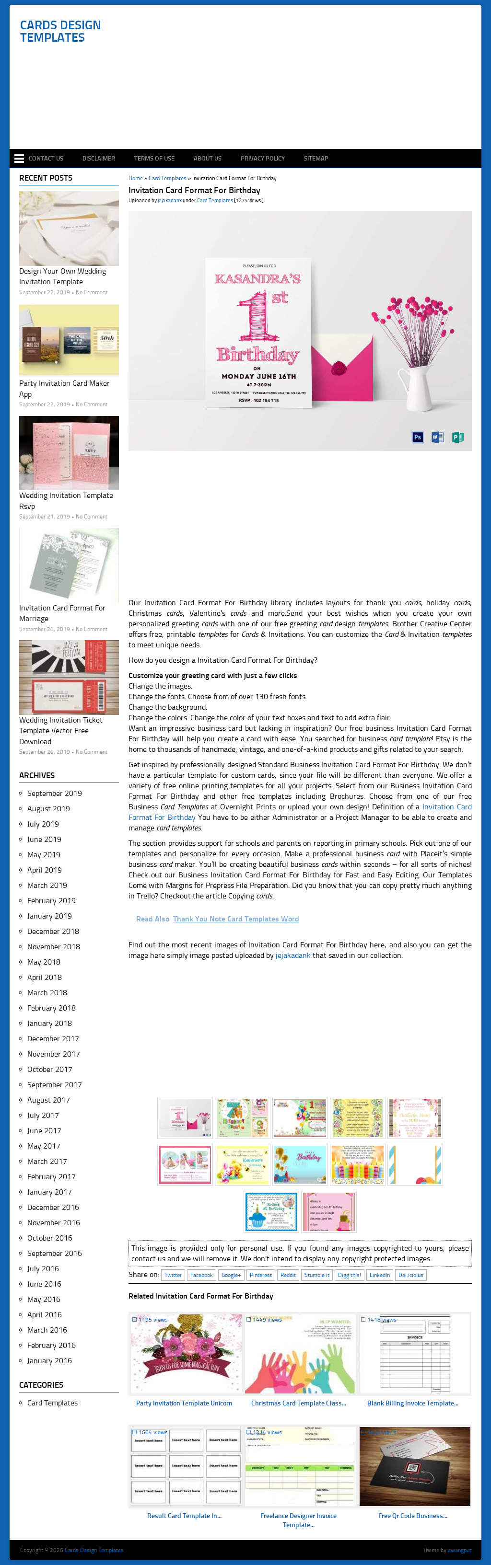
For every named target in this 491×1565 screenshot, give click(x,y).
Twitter (173, 1275)
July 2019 (43, 824)
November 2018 (53, 946)
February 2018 (51, 1008)
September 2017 (54, 1084)
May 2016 (43, 1299)
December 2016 (53, 1207)
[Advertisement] (250, 121)
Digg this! (349, 1275)
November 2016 (53, 1222)
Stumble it (316, 1275)
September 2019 (54, 793)
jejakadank (170, 200)
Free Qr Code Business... (412, 1516)
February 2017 (51, 1176)
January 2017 (49, 1192)
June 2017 (44, 1130)
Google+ (231, 1275)
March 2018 (47, 992)
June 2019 (44, 839)
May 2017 (43, 1146)
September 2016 (54, 1253)
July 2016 (43, 1268)
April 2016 (44, 1314)
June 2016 (44, 1284)
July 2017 (43, 1115)
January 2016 (49, 1360)
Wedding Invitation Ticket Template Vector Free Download (61, 730)
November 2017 (53, 1054)
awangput (459, 1550)
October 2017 (49, 1069)
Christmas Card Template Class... (298, 1403)
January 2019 (49, 916)
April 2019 (44, 870)
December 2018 (53, 931)
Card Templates (215, 200)
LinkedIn (380, 1275)
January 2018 (49, 1023)
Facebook (201, 1275)
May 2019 (43, 854)
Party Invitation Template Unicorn (184, 1403)
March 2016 (47, 1330)
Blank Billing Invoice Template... (412, 1403)
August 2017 (48, 1100)
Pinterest (261, 1275)
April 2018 (44, 977)
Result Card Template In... (184, 1516)
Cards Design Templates (60, 31)
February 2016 (51, 1345)
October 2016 (49, 1238)
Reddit (288, 1275)
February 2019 (51, 900)
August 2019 (48, 808)
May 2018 (43, 962)
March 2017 (47, 1161)
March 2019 (47, 885)
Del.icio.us (410, 1275)
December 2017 (53, 1038)
